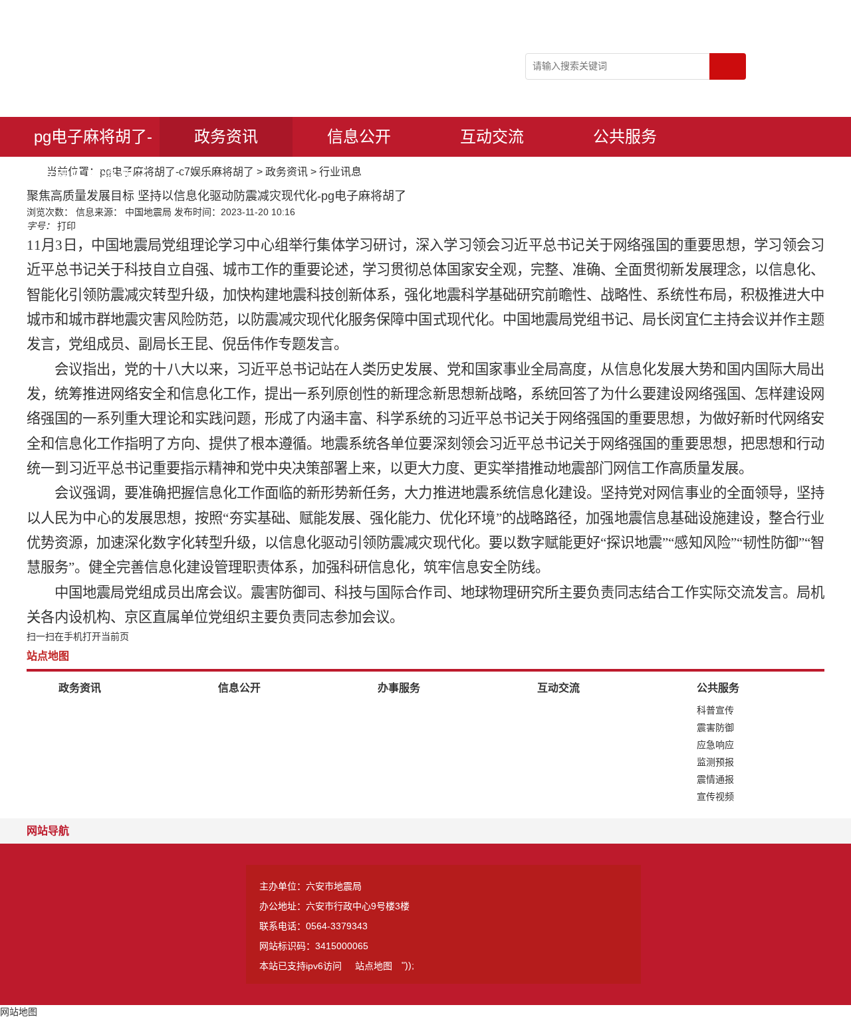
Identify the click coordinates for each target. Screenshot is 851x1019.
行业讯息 (340, 171)
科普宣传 (715, 710)
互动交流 (492, 136)
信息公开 (359, 136)
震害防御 (715, 727)
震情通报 (715, 779)
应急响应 (715, 744)
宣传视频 (715, 796)
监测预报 (715, 762)
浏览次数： (50, 212)
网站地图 (18, 1011)
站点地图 (373, 966)
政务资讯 (226, 136)
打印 (66, 226)
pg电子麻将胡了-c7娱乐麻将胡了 (93, 142)
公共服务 (625, 136)
